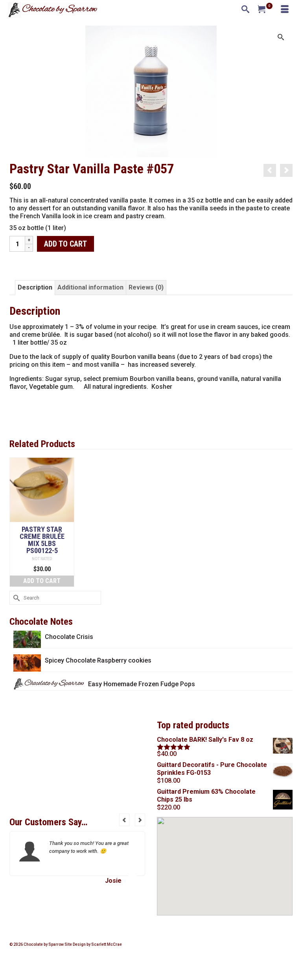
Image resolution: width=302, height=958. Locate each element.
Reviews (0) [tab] (146, 287)
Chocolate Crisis (69, 637)
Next (140, 819)
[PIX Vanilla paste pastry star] (151, 91)
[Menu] (285, 10)
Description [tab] (35, 287)
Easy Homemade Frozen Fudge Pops (141, 684)
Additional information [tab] (90, 287)
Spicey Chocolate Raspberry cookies (98, 660)
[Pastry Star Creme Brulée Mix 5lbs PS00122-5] (269, 170)
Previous (124, 819)
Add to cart (65, 244)
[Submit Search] (15, 598)
